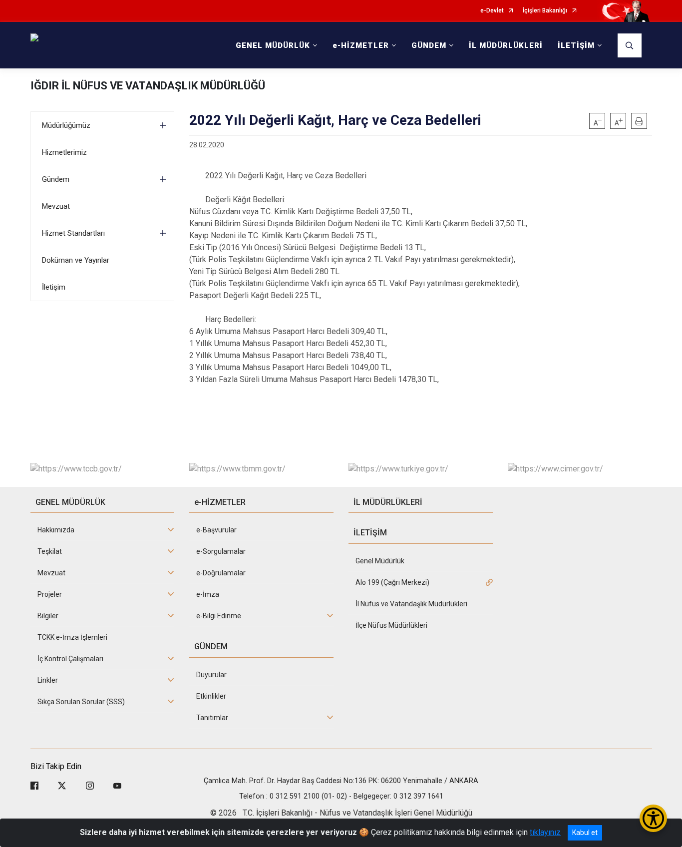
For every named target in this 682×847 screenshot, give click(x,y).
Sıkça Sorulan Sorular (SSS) (81, 702)
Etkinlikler (211, 696)
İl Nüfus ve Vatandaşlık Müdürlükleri (411, 604)
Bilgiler (47, 616)
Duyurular (211, 675)
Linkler (47, 680)
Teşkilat (49, 551)
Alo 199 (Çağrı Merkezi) (392, 582)
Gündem (55, 179)
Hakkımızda (55, 530)
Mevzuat (56, 206)
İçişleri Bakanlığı (545, 10)
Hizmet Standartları (73, 233)
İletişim (53, 287)
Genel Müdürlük (379, 561)
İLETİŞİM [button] (576, 45)
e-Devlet (492, 10)
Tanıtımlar (212, 718)
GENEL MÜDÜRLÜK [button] (273, 45)
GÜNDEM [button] (428, 45)
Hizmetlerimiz (64, 152)
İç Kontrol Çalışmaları (70, 659)
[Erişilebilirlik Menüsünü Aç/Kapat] (653, 818)
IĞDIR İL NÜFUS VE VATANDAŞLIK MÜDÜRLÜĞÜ (147, 85)
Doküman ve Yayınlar (75, 260)
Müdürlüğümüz (66, 125)
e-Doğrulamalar (221, 573)
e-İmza (207, 594)
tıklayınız (545, 832)
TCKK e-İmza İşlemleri (72, 637)
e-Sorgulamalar (221, 551)
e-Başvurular (216, 530)
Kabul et (585, 833)
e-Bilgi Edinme (218, 616)
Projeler (49, 594)
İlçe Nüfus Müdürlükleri (391, 625)
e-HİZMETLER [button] (361, 45)
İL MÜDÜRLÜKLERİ (506, 45)
